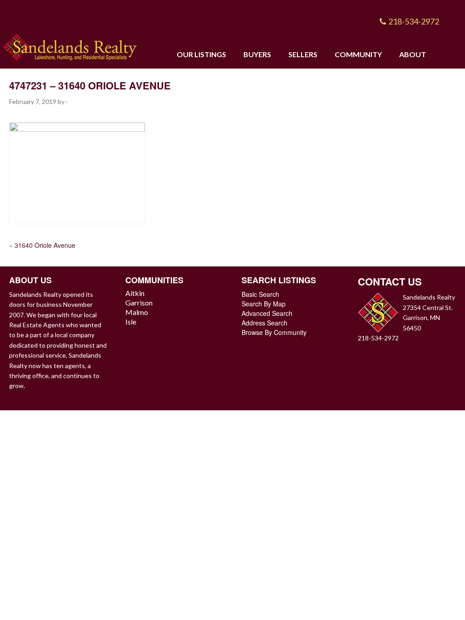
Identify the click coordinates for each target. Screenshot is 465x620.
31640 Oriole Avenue (45, 245)
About (412, 54)
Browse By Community (274, 332)
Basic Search (260, 294)
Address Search (264, 322)
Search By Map (264, 303)
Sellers (302, 54)
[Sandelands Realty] (70, 45)
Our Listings (201, 54)
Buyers (257, 54)
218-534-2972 (413, 21)
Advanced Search (267, 313)
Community (358, 54)
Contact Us (390, 281)
